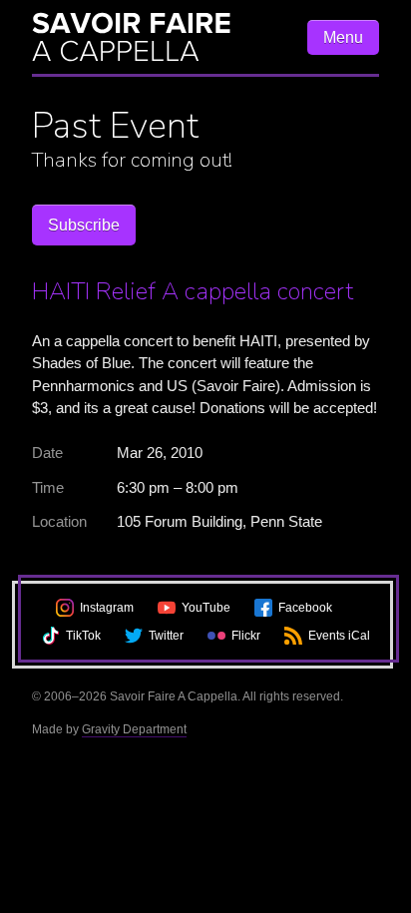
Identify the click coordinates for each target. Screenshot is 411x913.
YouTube (206, 608)
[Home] (159, 37)
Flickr (245, 636)
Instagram (107, 608)
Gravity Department (134, 729)
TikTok (83, 636)
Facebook (305, 608)
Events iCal (339, 636)
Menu (343, 37)
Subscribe (84, 225)
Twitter (166, 636)
